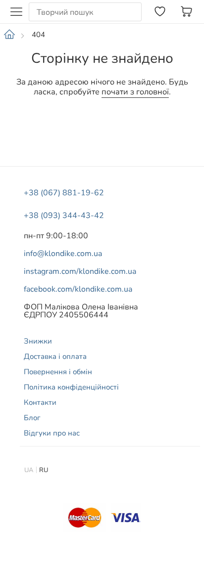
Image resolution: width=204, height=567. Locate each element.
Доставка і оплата (55, 356)
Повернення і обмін (58, 372)
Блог (32, 418)
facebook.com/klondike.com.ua (78, 289)
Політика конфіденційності (71, 387)
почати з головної (135, 92)
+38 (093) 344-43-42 (64, 215)
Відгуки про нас (52, 433)
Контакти (40, 402)
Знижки (38, 341)
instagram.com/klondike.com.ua (80, 271)
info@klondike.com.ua (63, 254)
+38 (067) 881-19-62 (64, 192)
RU (43, 470)
